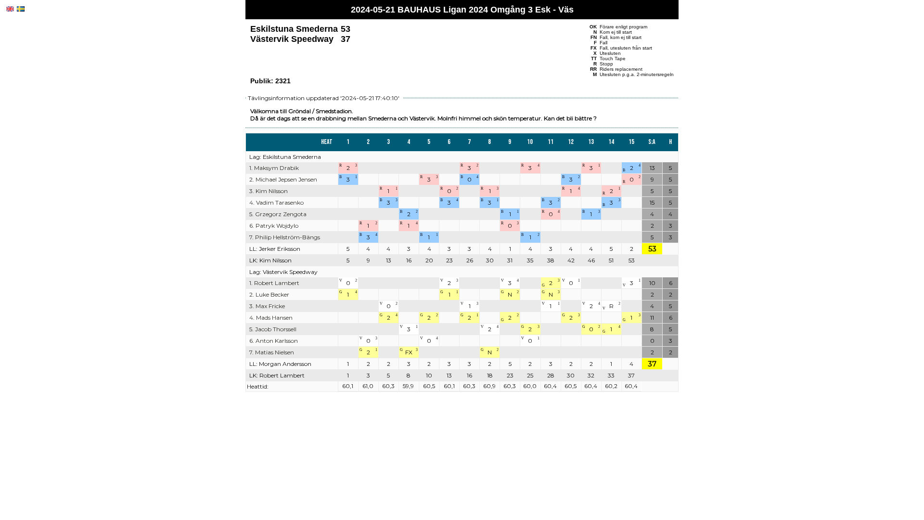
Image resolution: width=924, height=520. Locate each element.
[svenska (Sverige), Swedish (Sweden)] (21, 9)
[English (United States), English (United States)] (10, 9)
